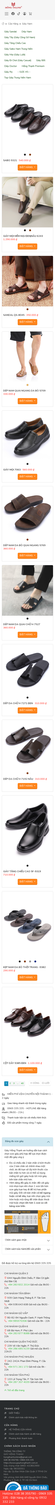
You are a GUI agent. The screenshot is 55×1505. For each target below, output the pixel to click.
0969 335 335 (27, 1460)
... (17, 1083)
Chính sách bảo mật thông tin (23, 1417)
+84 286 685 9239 (19, 1348)
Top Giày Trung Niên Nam (17, 77)
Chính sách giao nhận (20, 1446)
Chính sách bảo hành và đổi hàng (25, 1434)
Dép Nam (27, 31)
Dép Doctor (10, 66)
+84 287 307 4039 (19, 1382)
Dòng (36, 1083)
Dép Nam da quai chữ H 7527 (21, 624)
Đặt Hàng (26, 167)
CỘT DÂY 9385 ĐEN (14, 1063)
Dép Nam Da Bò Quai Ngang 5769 (24, 545)
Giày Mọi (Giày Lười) (14, 54)
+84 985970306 (17, 1321)
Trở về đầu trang (15, 1390)
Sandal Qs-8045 (13, 315)
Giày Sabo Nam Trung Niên (18, 49)
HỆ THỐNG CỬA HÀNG (20, 1429)
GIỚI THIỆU (14, 1413)
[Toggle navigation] (6, 14)
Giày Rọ (8, 72)
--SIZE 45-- (23, 72)
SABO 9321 (10, 160)
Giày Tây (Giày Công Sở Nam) (19, 37)
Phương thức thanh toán (20, 1438)
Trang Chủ (11, 1408)
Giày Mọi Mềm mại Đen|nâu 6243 (23, 236)
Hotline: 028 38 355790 (19, 1494)
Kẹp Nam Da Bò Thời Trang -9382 (24, 967)
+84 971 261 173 (18, 1367)
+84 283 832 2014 (19, 1284)
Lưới (46, 1083)
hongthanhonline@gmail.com (18, 1457)
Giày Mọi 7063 (12, 469)
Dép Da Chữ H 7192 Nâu (18, 779)
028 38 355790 (11, 1460)
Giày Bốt (40, 60)
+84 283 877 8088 (19, 1333)
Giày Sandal (10, 31)
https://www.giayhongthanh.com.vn (21, 1462)
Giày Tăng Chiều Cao (15, 43)
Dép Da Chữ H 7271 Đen (18, 703)
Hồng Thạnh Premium (33, 66)
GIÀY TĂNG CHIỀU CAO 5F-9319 (22, 871)
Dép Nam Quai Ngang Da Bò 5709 (24, 390)
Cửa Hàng (13, 23)
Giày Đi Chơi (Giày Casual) (17, 60)
